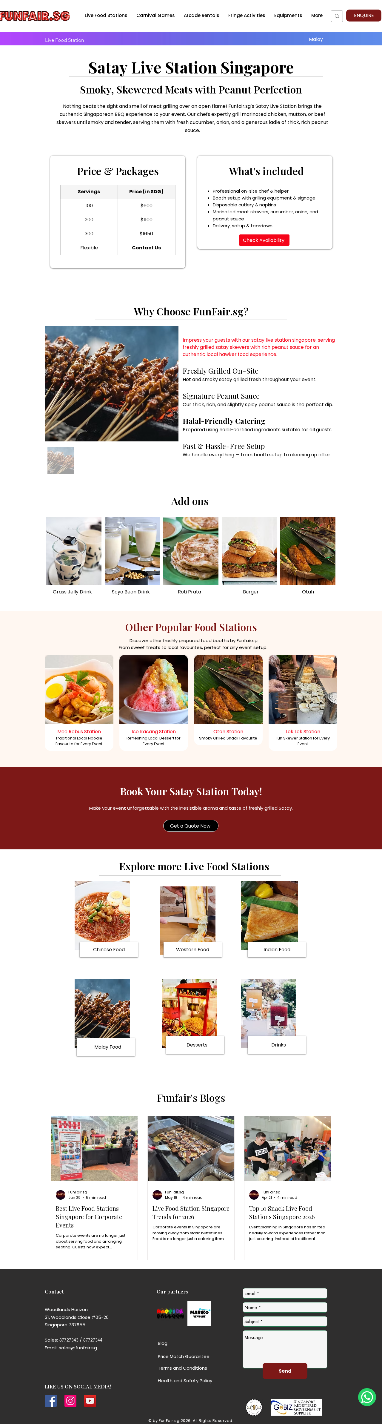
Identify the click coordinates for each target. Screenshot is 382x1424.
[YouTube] (90, 1401)
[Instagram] (70, 1401)
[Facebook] (51, 1401)
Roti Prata (189, 591)
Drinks (278, 1044)
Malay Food (107, 1047)
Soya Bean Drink (131, 591)
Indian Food (277, 949)
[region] (79, 706)
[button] (201, 16)
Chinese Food (109, 949)
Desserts (197, 1044)
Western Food (192, 949)
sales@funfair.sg (78, 1348)
